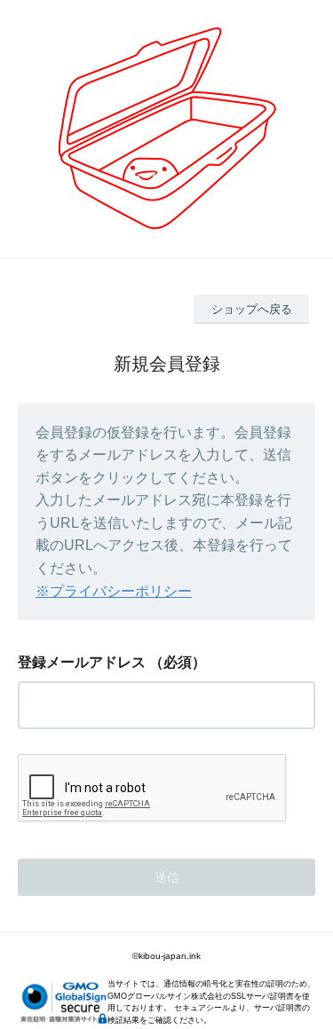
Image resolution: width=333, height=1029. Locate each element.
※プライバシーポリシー (114, 591)
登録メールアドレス (82, 662)
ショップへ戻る (251, 309)
